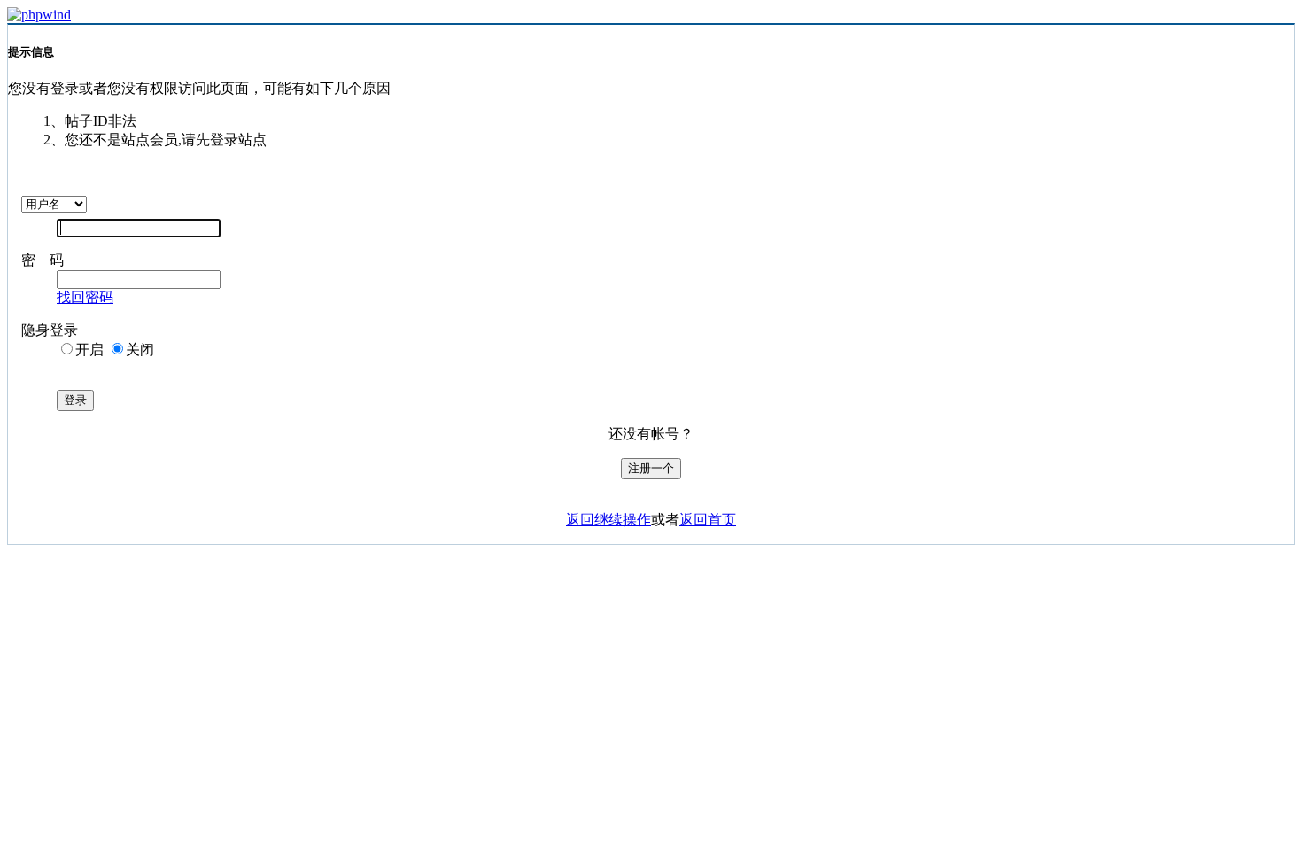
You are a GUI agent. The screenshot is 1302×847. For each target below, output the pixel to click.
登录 (75, 400)
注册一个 (651, 468)
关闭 (140, 349)
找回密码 (85, 297)
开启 (89, 349)
